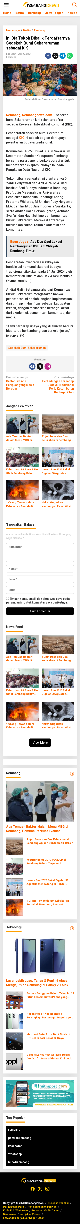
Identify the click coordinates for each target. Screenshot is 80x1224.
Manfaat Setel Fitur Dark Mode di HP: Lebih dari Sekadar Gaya (48, 1036)
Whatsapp (15, 1154)
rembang (14, 1129)
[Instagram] (48, 366)
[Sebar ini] (48, 56)
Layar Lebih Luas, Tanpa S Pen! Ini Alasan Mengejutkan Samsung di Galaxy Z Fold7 (37, 983)
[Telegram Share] (62, 56)
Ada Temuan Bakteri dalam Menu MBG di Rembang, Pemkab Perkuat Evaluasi (19, 438)
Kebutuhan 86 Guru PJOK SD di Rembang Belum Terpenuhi (22, 471)
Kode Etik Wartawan (15, 1210)
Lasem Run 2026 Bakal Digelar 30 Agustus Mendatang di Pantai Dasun (56, 471)
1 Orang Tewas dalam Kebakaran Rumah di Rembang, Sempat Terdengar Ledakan (20, 504)
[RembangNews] (40, 4)
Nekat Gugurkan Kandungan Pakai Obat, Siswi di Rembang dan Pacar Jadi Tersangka (57, 504)
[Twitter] (40, 366)
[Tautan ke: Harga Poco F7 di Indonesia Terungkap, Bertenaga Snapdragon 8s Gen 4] (14, 1020)
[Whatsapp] (70, 56)
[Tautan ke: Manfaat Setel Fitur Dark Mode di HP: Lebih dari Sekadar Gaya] (14, 1041)
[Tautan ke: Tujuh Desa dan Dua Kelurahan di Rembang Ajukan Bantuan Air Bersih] (14, 845)
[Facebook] (32, 366)
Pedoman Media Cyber (45, 1210)
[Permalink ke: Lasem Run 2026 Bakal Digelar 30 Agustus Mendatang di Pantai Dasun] (58, 456)
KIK (21, 138)
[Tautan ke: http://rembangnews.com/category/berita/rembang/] (72, 773)
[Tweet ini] (55, 56)
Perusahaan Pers (13, 1206)
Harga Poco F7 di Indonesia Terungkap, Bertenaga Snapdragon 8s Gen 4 (49, 1015)
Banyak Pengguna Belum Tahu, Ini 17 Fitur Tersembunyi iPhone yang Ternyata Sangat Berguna (50, 995)
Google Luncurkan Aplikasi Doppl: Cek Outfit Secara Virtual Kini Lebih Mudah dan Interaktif (49, 1056)
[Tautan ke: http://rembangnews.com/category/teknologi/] (72, 928)
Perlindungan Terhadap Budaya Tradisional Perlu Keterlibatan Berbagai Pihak (58, 385)
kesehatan (15, 1146)
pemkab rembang (19, 1138)
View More (40, 743)
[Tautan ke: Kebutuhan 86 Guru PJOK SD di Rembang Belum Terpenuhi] (14, 866)
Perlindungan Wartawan (41, 1206)
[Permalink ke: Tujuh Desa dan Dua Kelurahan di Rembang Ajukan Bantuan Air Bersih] (58, 423)
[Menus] (6, 5)
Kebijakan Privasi (30, 1214)
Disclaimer (9, 1214)
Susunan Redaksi (58, 1203)
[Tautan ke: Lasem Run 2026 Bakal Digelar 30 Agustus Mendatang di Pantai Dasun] (14, 886)
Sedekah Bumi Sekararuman (27, 347)
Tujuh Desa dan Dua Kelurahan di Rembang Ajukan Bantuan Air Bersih (56, 438)
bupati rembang (18, 1162)
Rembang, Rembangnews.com (29, 115)
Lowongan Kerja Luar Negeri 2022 (23, 1217)
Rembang (11, 57)
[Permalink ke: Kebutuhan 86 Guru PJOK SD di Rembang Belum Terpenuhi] (22, 456)
